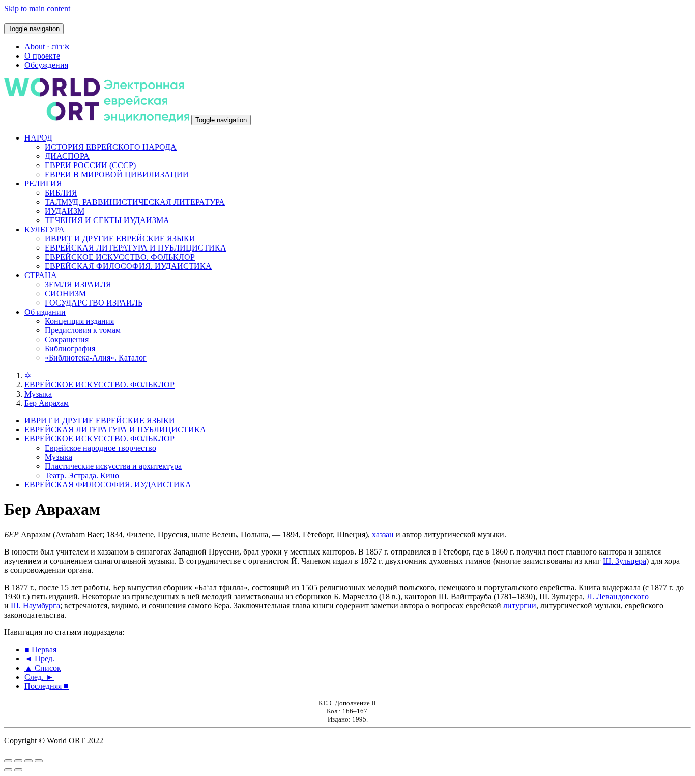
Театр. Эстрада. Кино (82, 475)
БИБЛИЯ (61, 192)
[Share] (18, 760)
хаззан (383, 534)
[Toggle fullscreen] (28, 760)
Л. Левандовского (618, 596)
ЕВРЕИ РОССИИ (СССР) (90, 165)
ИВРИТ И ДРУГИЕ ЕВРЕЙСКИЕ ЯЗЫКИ (120, 238)
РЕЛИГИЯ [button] (43, 183)
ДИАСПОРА (67, 156)
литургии (519, 605)
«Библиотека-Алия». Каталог (96, 357)
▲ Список (42, 667)
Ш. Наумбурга (35, 605)
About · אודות (47, 46)
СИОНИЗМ (65, 293)
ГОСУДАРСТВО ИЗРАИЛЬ (93, 302)
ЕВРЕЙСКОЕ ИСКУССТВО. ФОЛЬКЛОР (120, 257)
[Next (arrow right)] (18, 769)
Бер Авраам (46, 403)
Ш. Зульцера (624, 561)
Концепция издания (79, 321)
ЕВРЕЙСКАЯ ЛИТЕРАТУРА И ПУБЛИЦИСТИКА (135, 247)
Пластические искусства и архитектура (113, 466)
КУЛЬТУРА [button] (44, 229)
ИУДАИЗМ (64, 211)
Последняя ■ (46, 686)
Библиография (70, 348)
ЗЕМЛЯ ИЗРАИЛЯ (78, 284)
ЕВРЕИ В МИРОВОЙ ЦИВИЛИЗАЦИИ (117, 174)
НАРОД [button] (38, 137)
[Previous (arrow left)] (8, 769)
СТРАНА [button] (40, 275)
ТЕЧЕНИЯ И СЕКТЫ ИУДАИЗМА (107, 220)
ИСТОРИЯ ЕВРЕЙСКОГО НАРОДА (111, 147)
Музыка (38, 394)
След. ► (39, 677)
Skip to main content (37, 8)
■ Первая (40, 649)
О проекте (42, 55)
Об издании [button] (45, 312)
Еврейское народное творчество (100, 448)
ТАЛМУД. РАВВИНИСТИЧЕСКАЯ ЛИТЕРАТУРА (135, 202)
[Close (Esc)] (8, 760)
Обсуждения (46, 65)
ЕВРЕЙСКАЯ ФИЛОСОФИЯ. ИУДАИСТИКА (128, 266)
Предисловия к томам (83, 330)
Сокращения (67, 339)
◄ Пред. (39, 658)
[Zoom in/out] (39, 760)
